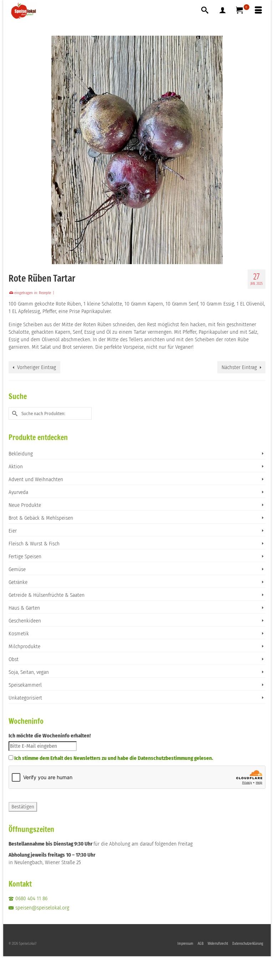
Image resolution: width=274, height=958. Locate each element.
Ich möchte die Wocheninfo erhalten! (50, 735)
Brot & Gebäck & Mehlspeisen (41, 518)
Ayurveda (18, 492)
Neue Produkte (25, 505)
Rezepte (45, 293)
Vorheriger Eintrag (36, 367)
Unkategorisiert (25, 698)
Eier (13, 531)
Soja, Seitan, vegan (29, 672)
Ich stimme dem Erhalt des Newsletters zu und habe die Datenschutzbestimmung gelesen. (113, 758)
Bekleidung (21, 453)
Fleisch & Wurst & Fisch (34, 543)
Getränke (18, 582)
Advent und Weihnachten (36, 479)
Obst (14, 659)
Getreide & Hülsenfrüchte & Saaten (47, 595)
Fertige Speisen (25, 556)
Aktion (16, 466)
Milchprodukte (24, 646)
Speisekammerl (25, 685)
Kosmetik (19, 633)
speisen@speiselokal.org (42, 907)
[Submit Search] (14, 413)
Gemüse (17, 569)
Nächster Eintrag (239, 367)
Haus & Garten (24, 608)
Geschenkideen (25, 620)
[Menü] (258, 10)
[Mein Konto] (223, 10)
